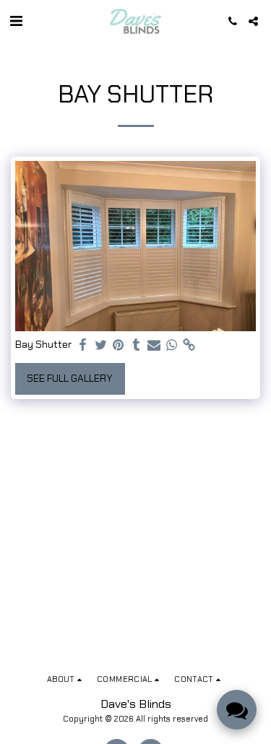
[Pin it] (118, 345)
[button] (16, 20)
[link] (189, 345)
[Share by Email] (153, 345)
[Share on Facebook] (83, 345)
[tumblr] (136, 345)
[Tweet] (101, 345)
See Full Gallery (70, 378)
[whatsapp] (171, 345)
